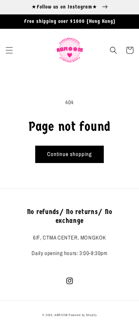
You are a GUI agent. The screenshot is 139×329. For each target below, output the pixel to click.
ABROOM (60, 315)
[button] (9, 50)
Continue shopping (69, 154)
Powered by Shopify (83, 315)
